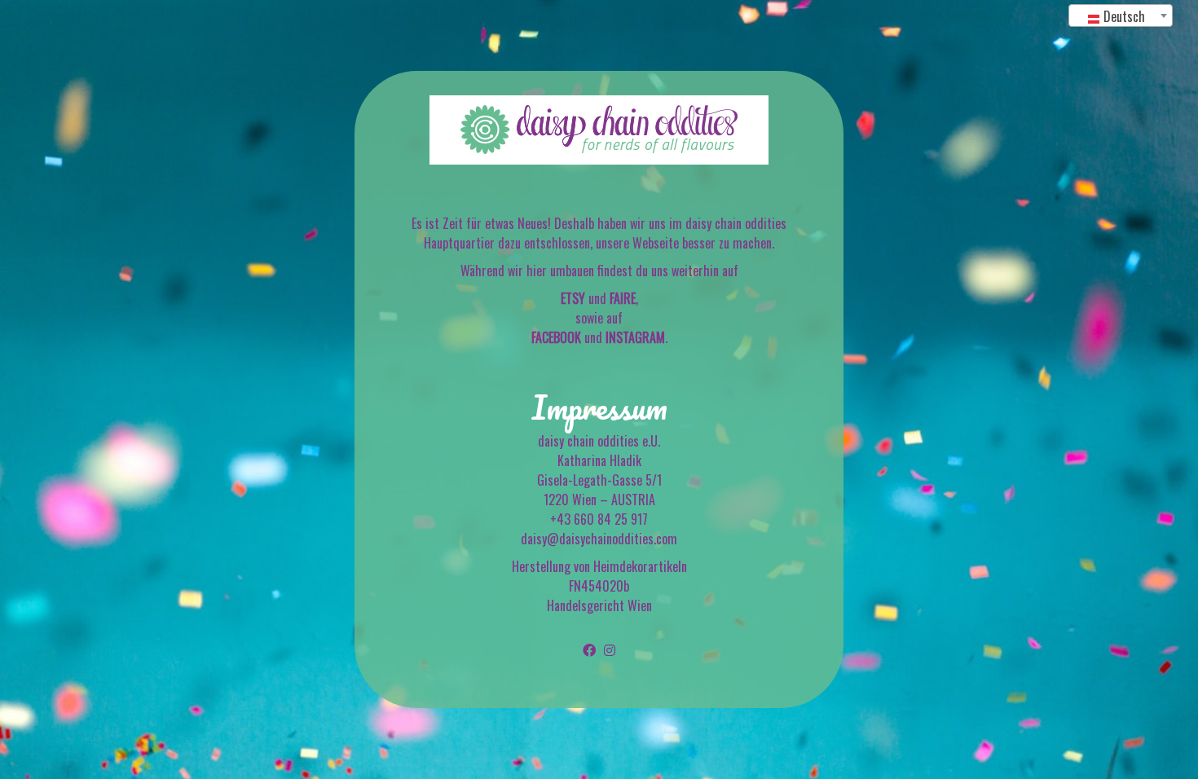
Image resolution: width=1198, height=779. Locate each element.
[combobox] (1120, 15)
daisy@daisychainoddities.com (599, 538)
